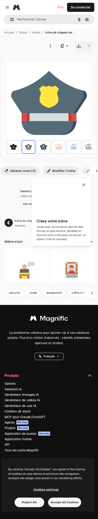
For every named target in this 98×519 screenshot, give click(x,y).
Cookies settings (46, 489)
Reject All (29, 502)
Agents (16, 422)
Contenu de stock (18, 411)
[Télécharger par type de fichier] (65, 46)
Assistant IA (13, 389)
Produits (12, 375)
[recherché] (72, 270)
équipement (54, 293)
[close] (84, 185)
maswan (20, 226)
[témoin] (27, 270)
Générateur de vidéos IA (22, 400)
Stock (23, 32)
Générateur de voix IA (20, 406)
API (7, 444)
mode (33, 293)
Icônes (36, 32)
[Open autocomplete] (10, 19)
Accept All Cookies (65, 502)
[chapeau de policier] (13, 147)
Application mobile (18, 439)
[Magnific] (49, 319)
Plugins (16, 428)
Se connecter (81, 7)
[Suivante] (92, 293)
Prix (61, 7)
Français (49, 356)
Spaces (10, 383)
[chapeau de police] (43, 147)
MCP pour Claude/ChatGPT (25, 417)
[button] (49, 356)
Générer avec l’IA (23, 171)
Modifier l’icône (63, 171)
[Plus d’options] (50, 45)
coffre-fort (78, 293)
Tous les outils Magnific (22, 450)
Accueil (9, 32)
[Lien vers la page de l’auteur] (9, 223)
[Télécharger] (78, 46)
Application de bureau (27, 434)
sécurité (14, 293)
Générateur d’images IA (22, 395)
